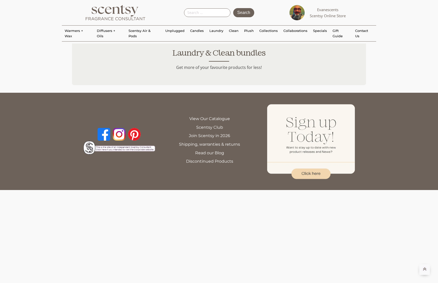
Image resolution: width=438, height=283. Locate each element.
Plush (249, 31)
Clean (234, 31)
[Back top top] (424, 269)
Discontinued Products (209, 161)
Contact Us (361, 33)
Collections (268, 31)
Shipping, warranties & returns (209, 144)
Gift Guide (338, 33)
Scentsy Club (209, 127)
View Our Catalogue (209, 118)
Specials (320, 31)
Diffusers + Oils (106, 33)
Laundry (216, 31)
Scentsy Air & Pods (140, 33)
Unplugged (175, 31)
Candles (197, 31)
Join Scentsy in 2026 (209, 135)
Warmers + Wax (74, 33)
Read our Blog (209, 152)
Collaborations (295, 31)
